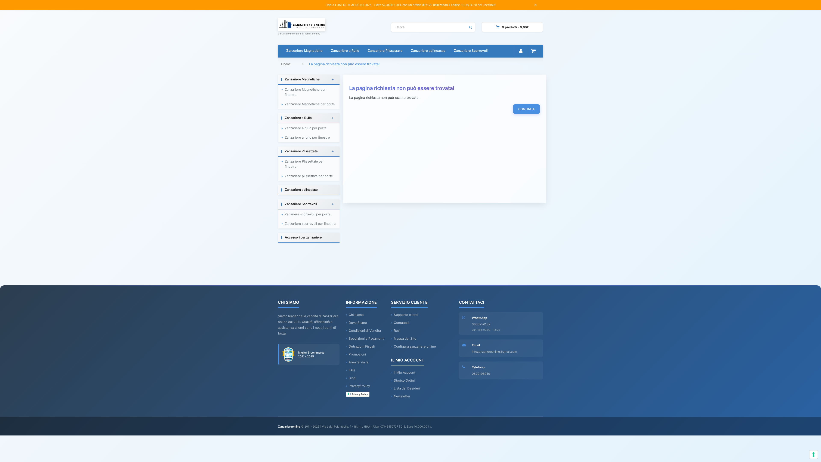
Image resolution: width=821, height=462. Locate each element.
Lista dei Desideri (407, 388)
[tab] (309, 80)
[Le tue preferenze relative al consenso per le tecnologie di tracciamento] (813, 454)
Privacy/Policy (359, 386)
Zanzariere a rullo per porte (305, 128)
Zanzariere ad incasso (428, 51)
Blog (352, 378)
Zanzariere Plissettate (385, 51)
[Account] (521, 51)
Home (286, 64)
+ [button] (332, 79)
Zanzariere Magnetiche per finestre (305, 92)
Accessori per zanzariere (303, 237)
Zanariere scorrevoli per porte (308, 214)
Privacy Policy (359, 394)
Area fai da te (359, 362)
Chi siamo (356, 315)
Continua (526, 109)
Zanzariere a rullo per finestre (307, 137)
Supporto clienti (406, 315)
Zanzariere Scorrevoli (471, 51)
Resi (397, 331)
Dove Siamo (358, 323)
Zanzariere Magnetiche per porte (310, 104)
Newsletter (402, 396)
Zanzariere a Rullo (345, 51)
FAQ (352, 370)
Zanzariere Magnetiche (304, 51)
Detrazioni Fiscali (362, 346)
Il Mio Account (404, 372)
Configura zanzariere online (415, 346)
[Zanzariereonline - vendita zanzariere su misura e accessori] (331, 24)
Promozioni (357, 354)
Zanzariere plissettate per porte (309, 176)
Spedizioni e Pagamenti (366, 338)
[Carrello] (533, 51)
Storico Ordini (404, 380)
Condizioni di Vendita (365, 331)
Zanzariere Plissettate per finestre (304, 164)
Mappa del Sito (405, 338)
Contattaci (401, 323)
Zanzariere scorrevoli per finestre (310, 224)
